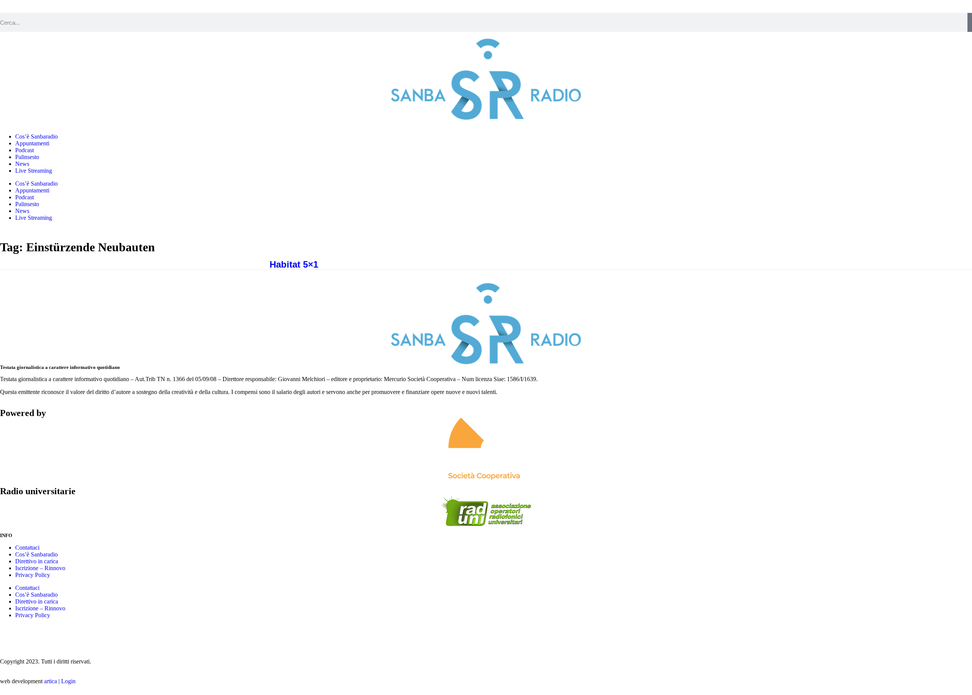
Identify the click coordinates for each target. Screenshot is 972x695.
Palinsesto (27, 157)
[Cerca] (969, 22)
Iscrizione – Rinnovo (40, 568)
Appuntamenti (32, 143)
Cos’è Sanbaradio (36, 136)
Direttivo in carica (36, 561)
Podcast (24, 150)
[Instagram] (9, 634)
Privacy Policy (32, 575)
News (22, 164)
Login (68, 681)
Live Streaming (33, 170)
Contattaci (27, 547)
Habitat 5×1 (294, 264)
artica (50, 681)
